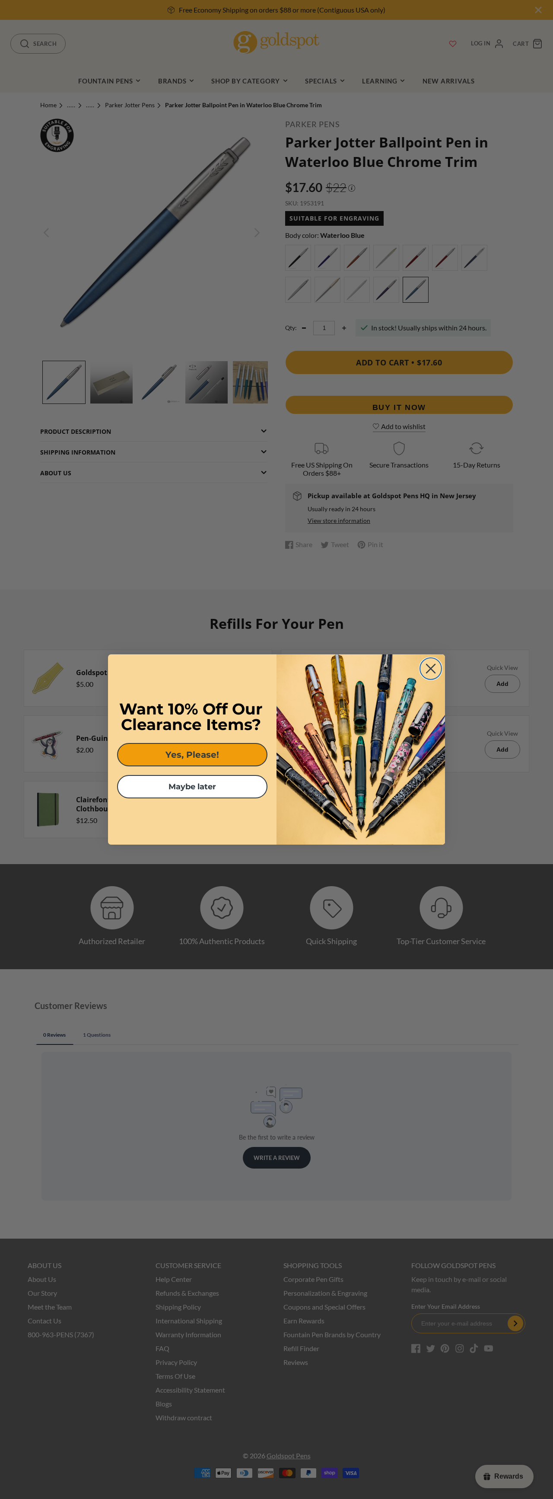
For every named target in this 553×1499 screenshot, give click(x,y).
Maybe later (192, 786)
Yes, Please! (192, 755)
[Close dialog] (431, 668)
